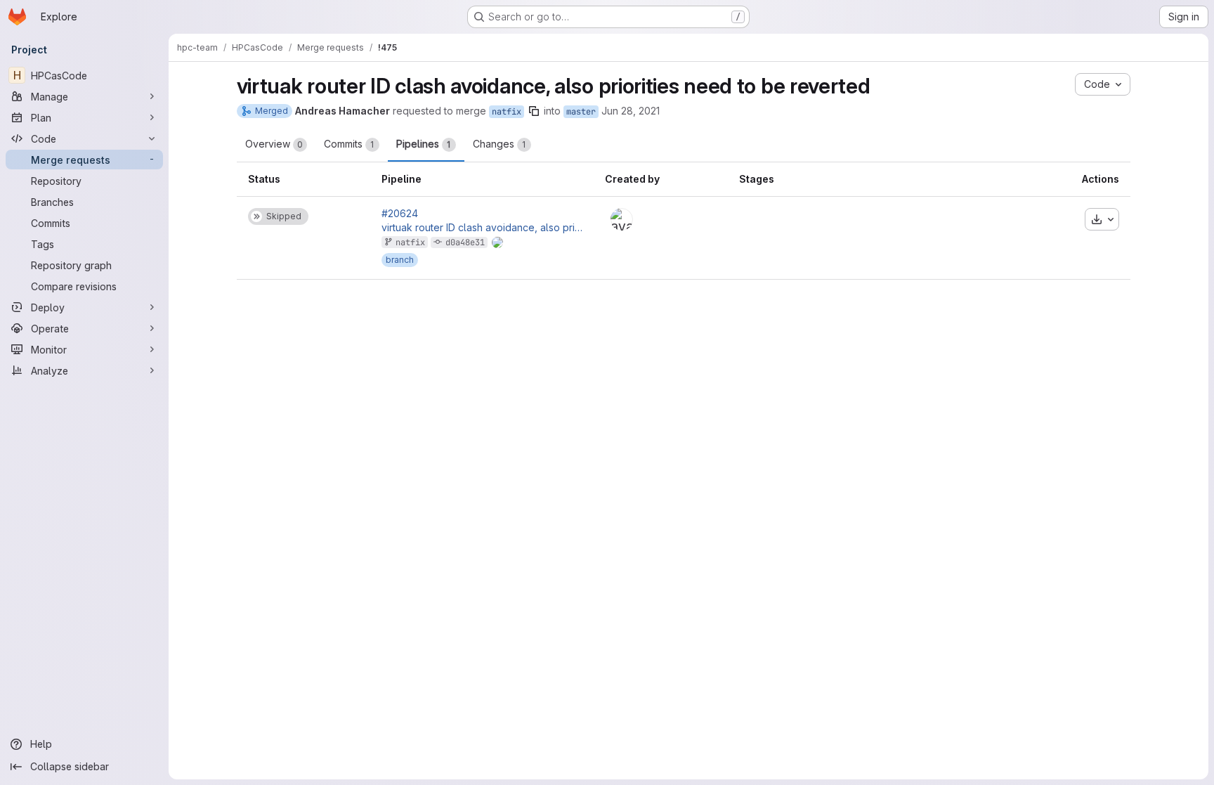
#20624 (399, 213)
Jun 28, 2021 (630, 111)
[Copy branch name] (534, 111)
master (581, 111)
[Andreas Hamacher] (622, 219)
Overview (274, 144)
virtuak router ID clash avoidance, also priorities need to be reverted (481, 227)
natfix (506, 111)
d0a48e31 (465, 242)
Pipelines (423, 144)
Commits (349, 144)
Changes (499, 144)
